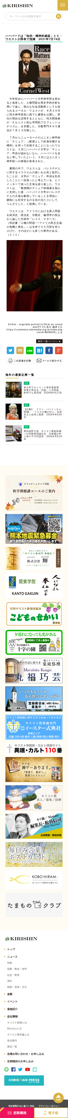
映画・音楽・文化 (17, 987)
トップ (11, 949)
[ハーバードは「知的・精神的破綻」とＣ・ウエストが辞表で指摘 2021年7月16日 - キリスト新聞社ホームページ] (39, 353)
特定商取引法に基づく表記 (21, 1105)
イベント (12, 1001)
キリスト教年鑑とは (18, 1034)
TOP (58, 1099)
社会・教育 (13, 975)
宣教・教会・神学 (17, 969)
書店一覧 (12, 1046)
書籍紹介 (12, 1009)
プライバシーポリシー (49, 1105)
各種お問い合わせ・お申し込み (25, 1054)
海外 (9, 981)
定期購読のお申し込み (20, 1061)
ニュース (12, 957)
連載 (9, 994)
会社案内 (12, 1040)
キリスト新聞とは (17, 1022)
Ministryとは (14, 1028)
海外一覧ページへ (48, 341)
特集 (9, 962)
